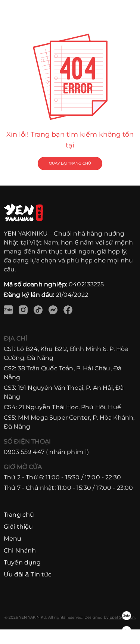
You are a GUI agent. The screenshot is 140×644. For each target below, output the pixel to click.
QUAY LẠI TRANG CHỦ (70, 163)
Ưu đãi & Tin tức (28, 574)
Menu (13, 538)
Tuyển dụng (22, 562)
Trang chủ (19, 514)
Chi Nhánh (20, 550)
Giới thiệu (18, 526)
